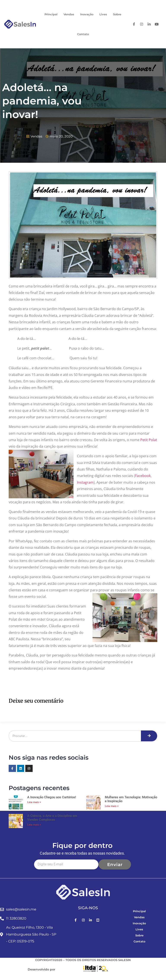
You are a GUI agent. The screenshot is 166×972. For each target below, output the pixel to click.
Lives (103, 14)
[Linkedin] (20, 768)
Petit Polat (148, 439)
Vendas (69, 14)
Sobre (117, 14)
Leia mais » (34, 802)
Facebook (143, 475)
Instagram (85, 482)
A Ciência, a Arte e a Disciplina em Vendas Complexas (52, 818)
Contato (83, 34)
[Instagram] (29, 768)
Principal (51, 14)
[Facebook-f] (12, 768)
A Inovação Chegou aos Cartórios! (51, 797)
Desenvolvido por (41, 969)
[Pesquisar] (149, 736)
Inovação (86, 14)
